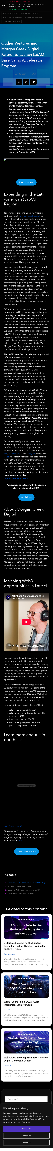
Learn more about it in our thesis (21, 894)
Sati (5, 453)
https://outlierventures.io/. (16, 478)
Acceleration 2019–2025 (29, 13)
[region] (26, 1126)
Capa (6, 457)
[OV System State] (4, 5)
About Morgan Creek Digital (19, 886)
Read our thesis (26, 182)
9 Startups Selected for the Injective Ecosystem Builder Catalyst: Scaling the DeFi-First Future (25, 946)
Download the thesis (26, 851)
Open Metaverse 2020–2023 (12, 17)
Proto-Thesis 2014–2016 (11, 21)
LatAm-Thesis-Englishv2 (13, 826)
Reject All (26, 1142)
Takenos (12, 453)
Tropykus (30, 453)
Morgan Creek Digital (29, 216)
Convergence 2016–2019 (33, 17)
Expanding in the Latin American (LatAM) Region (27, 883)
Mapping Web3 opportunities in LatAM (24, 890)
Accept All (26, 1129)
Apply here (26, 497)
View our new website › (19, 9)
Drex (19, 453)
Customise (26, 1136)
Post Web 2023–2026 (10, 13)
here (19, 840)
